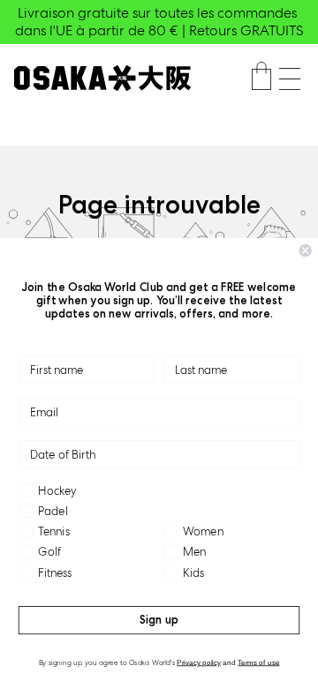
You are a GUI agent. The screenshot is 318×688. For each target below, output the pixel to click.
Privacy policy (199, 662)
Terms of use (258, 662)
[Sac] (261, 78)
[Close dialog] (306, 250)
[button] (290, 79)
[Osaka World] (102, 78)
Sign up (159, 619)
